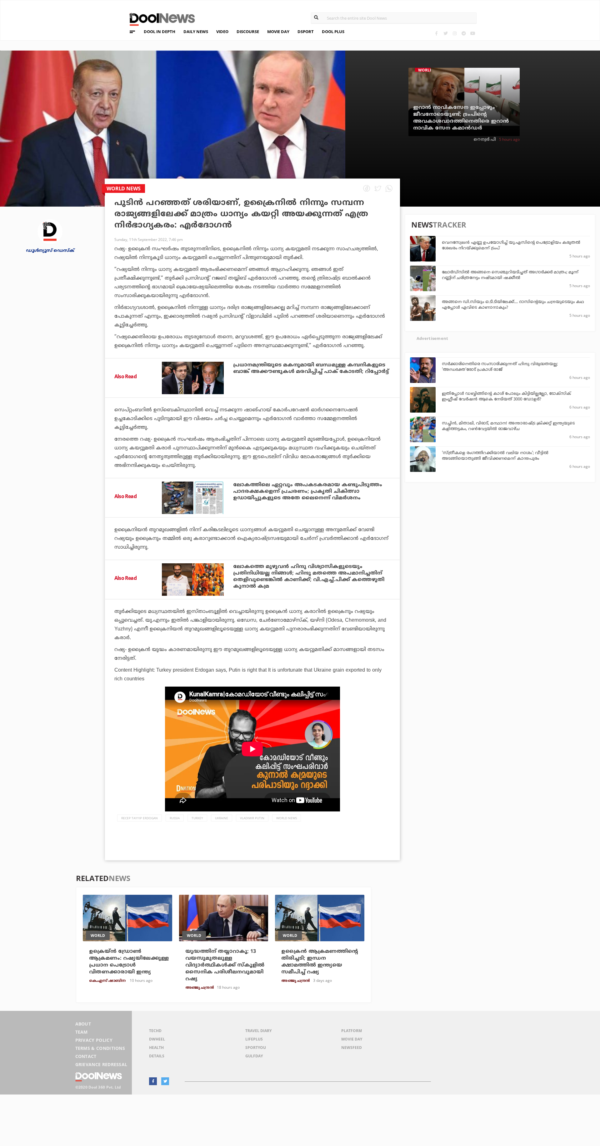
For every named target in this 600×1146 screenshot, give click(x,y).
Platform (351, 1030)
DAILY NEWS (195, 31)
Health (156, 1047)
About (83, 1024)
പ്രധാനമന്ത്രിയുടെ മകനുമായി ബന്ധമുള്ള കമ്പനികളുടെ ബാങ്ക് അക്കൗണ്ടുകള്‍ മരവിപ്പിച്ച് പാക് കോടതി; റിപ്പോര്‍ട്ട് (311, 368)
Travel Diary (258, 1030)
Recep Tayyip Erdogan (139, 818)
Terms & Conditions (100, 1048)
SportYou (255, 1047)
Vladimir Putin (252, 818)
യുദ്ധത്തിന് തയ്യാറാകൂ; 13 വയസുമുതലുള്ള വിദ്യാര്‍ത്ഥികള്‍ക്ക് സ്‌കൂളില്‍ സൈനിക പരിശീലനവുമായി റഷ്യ (224, 965)
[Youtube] (473, 33)
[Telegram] (464, 33)
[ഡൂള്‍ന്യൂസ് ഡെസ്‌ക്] (50, 231)
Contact (86, 1056)
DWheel (157, 1039)
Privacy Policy (93, 1040)
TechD (155, 1030)
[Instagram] (454, 33)
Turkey (197, 818)
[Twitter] (445, 33)
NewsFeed (351, 1047)
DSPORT (306, 31)
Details (156, 1056)
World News (286, 818)
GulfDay (254, 1056)
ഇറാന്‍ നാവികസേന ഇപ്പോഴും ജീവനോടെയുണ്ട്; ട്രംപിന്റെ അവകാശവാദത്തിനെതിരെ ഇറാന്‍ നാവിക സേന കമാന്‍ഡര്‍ (461, 118)
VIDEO (222, 31)
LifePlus (254, 1039)
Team (81, 1032)
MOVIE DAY (278, 31)
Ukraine (221, 818)
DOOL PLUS (333, 31)
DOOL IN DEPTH (159, 31)
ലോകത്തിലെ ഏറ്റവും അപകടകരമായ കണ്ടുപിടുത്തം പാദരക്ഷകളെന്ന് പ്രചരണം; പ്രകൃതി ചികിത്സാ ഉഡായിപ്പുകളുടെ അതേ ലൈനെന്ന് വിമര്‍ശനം (307, 491)
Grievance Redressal (101, 1064)
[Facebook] (436, 33)
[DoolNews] (159, 19)
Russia (175, 818)
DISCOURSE (248, 31)
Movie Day (351, 1039)
